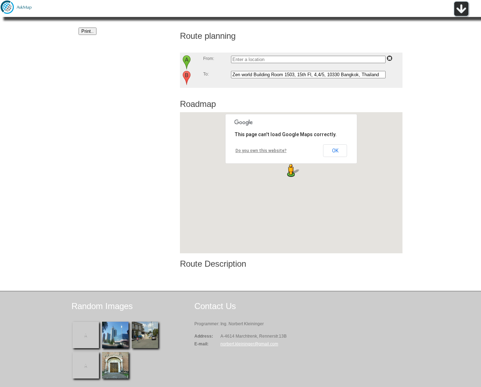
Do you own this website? (261, 150)
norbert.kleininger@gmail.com (249, 343)
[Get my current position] (389, 59)
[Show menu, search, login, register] (461, 15)
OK (335, 150)
